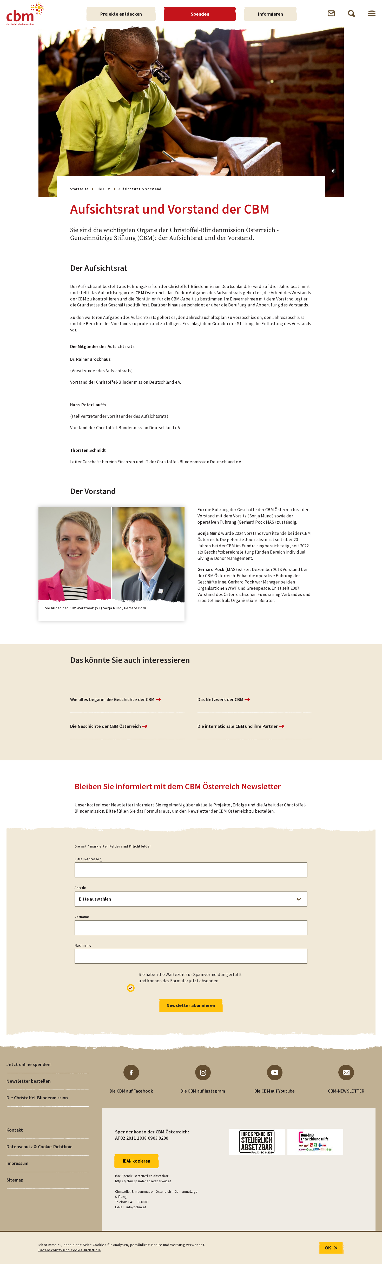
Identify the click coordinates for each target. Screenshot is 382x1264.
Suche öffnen (351, 13)
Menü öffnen (372, 13)
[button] (333, 171)
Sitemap (14, 1180)
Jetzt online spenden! (29, 1064)
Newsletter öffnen (331, 13)
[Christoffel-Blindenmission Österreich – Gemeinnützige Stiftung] (25, 13)
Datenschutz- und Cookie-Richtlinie (69, 1250)
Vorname (82, 917)
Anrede (80, 888)
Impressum (17, 1163)
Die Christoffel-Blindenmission (37, 1098)
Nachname (83, 945)
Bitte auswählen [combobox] (95, 899)
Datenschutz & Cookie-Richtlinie (39, 1147)
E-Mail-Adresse (88, 859)
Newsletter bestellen (28, 1081)
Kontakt (14, 1130)
